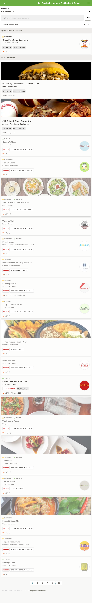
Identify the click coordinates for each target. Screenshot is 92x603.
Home (4, 591)
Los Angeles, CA (15, 591)
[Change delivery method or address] (89, 11)
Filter (88, 18)
